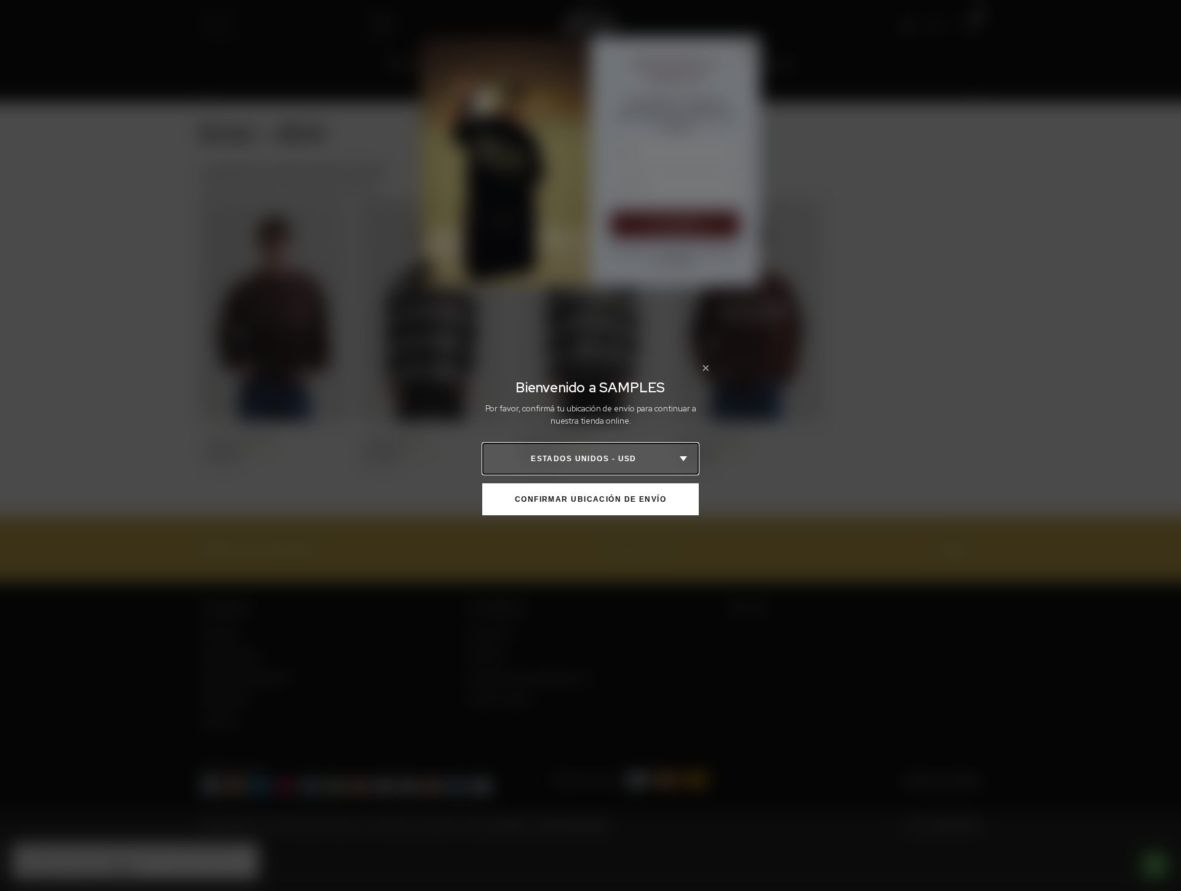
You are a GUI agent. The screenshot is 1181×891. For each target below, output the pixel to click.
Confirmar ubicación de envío (590, 499)
